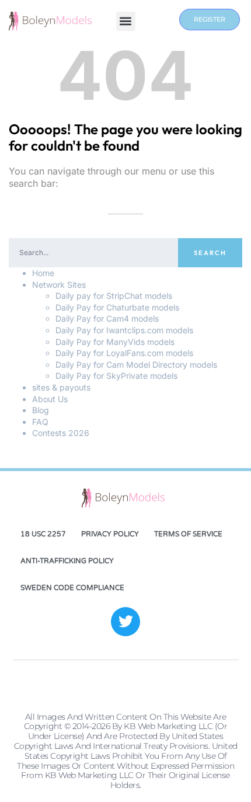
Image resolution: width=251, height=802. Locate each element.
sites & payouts (61, 387)
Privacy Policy (110, 534)
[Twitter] (125, 621)
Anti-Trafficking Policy (67, 561)
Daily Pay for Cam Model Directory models (136, 364)
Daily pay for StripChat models (113, 296)
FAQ (40, 422)
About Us (50, 399)
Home (43, 273)
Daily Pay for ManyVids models (115, 342)
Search (210, 253)
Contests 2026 (60, 433)
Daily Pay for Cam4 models (107, 318)
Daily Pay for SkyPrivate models (116, 376)
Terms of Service (188, 534)
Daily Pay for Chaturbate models (117, 307)
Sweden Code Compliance (72, 588)
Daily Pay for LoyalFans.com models (124, 353)
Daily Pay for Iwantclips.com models (124, 330)
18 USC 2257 (43, 534)
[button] (125, 21)
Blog (40, 410)
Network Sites (59, 285)
